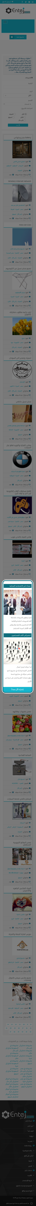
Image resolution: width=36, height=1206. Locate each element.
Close (32, 580)
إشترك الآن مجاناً (17, 689)
